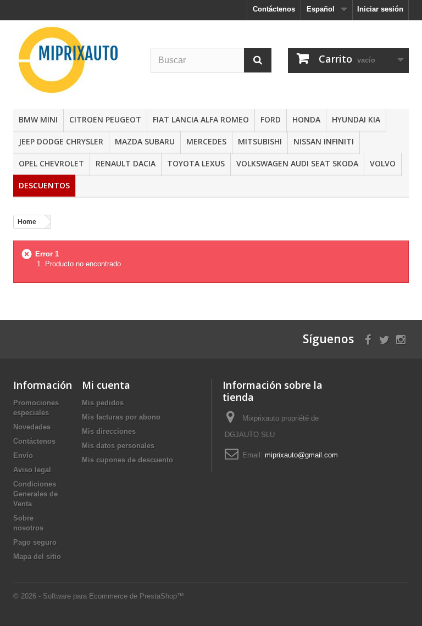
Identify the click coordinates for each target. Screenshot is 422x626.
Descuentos (44, 185)
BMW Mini (38, 119)
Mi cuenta (106, 385)
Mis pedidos (103, 403)
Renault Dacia (126, 163)
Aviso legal (32, 470)
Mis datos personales (118, 445)
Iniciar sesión (380, 9)
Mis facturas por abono (121, 417)
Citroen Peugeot (105, 119)
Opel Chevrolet (51, 163)
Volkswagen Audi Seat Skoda (297, 163)
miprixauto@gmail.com (301, 455)
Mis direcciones (109, 431)
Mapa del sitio (37, 556)
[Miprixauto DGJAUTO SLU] (73, 60)
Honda (306, 119)
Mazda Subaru (145, 141)
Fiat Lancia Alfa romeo (201, 119)
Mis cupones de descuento (127, 460)
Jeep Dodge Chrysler (61, 141)
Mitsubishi (260, 141)
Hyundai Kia (356, 119)
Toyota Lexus (196, 163)
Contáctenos (274, 9)
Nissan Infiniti (323, 141)
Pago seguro (35, 542)
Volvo (383, 163)
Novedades (32, 427)
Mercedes (206, 141)
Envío (23, 455)
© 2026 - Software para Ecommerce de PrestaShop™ (98, 596)
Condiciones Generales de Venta (35, 494)
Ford (270, 119)
